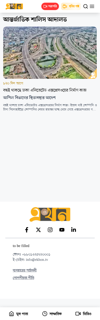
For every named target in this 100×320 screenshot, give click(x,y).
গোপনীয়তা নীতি (23, 277)
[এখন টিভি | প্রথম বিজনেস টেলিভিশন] (17, 6)
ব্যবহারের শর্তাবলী (25, 270)
